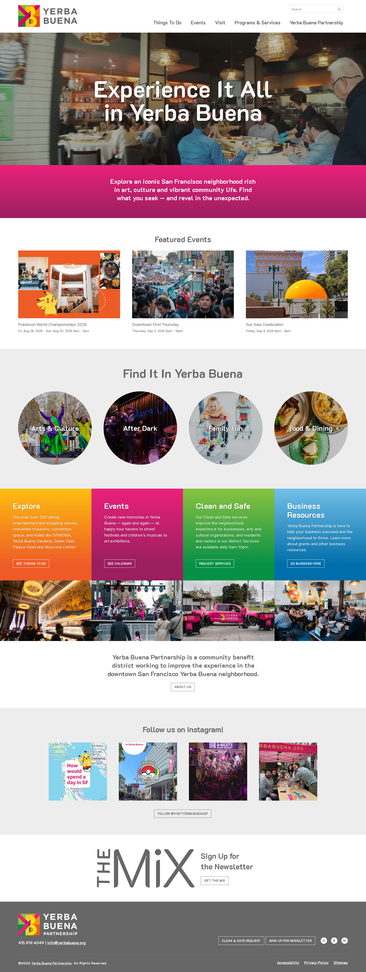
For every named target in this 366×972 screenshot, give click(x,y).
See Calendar (120, 563)
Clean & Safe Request (241, 941)
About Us (182, 687)
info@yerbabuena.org (66, 942)
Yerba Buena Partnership (316, 22)
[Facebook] (334, 940)
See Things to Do (31, 563)
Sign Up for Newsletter (290, 941)
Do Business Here (306, 563)
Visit (220, 22)
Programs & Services (257, 22)
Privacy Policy (316, 962)
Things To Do (167, 22)
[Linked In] (344, 940)
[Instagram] (324, 940)
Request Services (215, 563)
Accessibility (288, 962)
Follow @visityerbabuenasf (183, 813)
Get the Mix (214, 880)
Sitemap (341, 962)
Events (198, 22)
